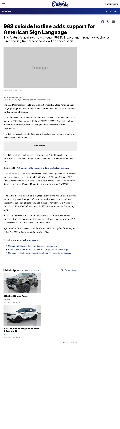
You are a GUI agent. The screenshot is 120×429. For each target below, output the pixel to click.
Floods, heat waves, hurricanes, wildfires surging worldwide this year (39, 249)
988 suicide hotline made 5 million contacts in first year (43, 167)
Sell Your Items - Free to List (32, 270)
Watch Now (111, 4)
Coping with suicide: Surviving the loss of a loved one (32, 245)
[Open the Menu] (3, 4)
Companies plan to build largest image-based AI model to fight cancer (39, 252)
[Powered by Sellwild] (73, 342)
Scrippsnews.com (30, 240)
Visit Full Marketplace (69, 270)
